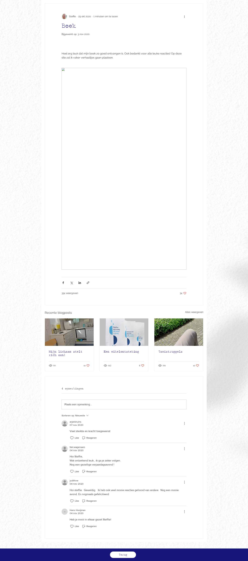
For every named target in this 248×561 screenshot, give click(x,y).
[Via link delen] (88, 282)
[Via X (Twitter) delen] (71, 282)
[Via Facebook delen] (63, 282)
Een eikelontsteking (121, 351)
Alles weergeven (194, 312)
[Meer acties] (184, 16)
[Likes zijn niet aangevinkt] (72, 438)
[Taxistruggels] (178, 332)
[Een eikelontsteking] (124, 332)
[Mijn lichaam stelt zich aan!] (69, 332)
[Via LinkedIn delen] (79, 282)
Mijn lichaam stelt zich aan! (65, 353)
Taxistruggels (170, 351)
